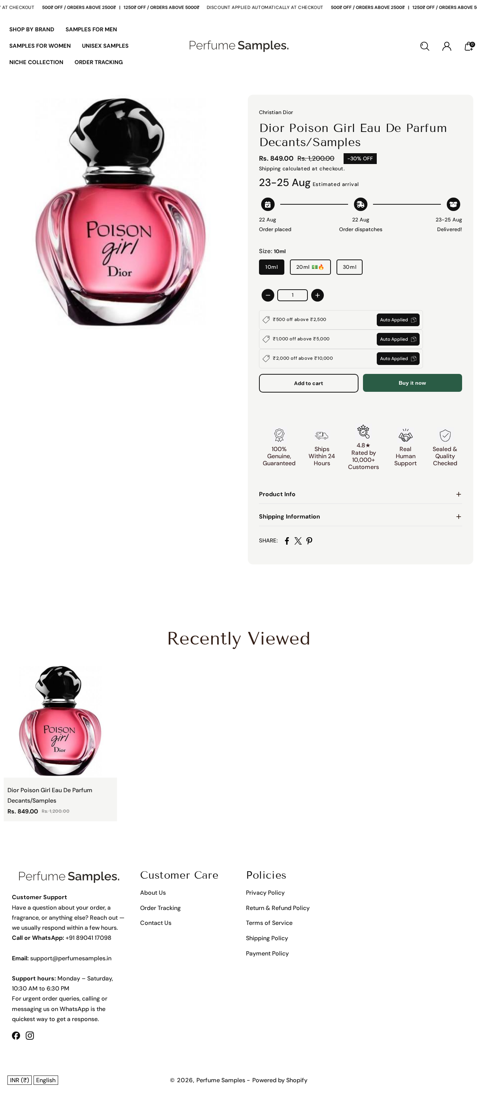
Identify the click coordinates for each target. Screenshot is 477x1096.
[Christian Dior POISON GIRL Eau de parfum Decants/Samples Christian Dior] (121, 212)
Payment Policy (267, 953)
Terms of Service (269, 923)
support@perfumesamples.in (70, 958)
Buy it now (412, 383)
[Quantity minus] (268, 295)
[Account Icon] (446, 46)
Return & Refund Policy (278, 908)
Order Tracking (160, 908)
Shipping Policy (267, 938)
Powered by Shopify (279, 1080)
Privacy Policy (265, 893)
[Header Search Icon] (424, 46)
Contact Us (155, 923)
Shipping (270, 168)
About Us (153, 893)
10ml (271, 267)
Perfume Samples (221, 1080)
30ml (349, 267)
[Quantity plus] (317, 295)
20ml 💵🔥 (310, 267)
